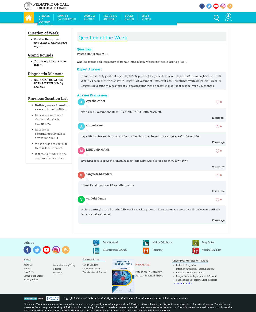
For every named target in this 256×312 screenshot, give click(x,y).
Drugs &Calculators (66, 17)
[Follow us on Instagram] (223, 5)
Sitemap (57, 268)
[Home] (28, 17)
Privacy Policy (31, 279)
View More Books (183, 283)
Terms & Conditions (34, 275)
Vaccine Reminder (92, 268)
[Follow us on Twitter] (209, 5)
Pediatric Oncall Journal (94, 272)
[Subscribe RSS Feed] (229, 5)
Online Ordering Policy (64, 265)
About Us (28, 264)
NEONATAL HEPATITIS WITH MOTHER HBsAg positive (48, 83)
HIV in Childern (90, 264)
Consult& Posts (90, 17)
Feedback (57, 272)
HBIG (179, 81)
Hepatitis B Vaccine (137, 81)
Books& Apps (129, 17)
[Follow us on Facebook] (202, 5)
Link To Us (29, 272)
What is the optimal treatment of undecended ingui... (50, 42)
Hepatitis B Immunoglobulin (194, 76)
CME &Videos (146, 17)
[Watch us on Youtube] (216, 5)
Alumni (27, 268)
